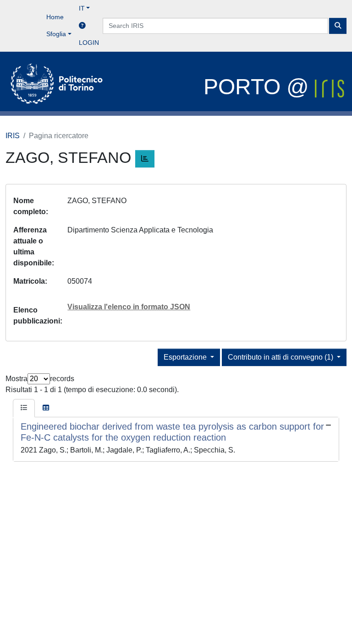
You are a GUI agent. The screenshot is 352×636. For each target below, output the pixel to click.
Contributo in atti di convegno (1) (281, 357)
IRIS (13, 136)
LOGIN (89, 42)
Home (55, 17)
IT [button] (82, 8)
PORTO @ (259, 87)
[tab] (24, 408)
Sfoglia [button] (56, 34)
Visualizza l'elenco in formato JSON (128, 307)
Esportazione (186, 357)
